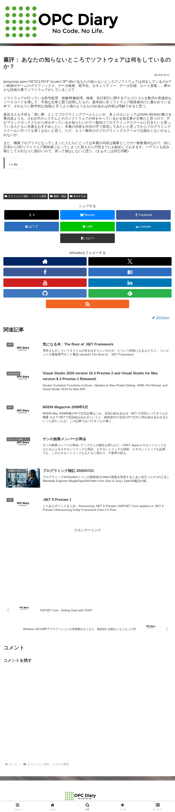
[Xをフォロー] (130, 261)
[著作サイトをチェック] (45, 261)
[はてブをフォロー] (130, 272)
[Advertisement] (87, 563)
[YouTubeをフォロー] (45, 282)
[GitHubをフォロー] (45, 293)
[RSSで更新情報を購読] (87, 304)
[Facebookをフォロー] (45, 272)
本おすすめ (79, 196)
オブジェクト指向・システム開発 (27, 196)
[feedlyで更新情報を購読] (130, 293)
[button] (87, 238)
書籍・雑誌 (60, 196)
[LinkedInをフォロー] (130, 282)
